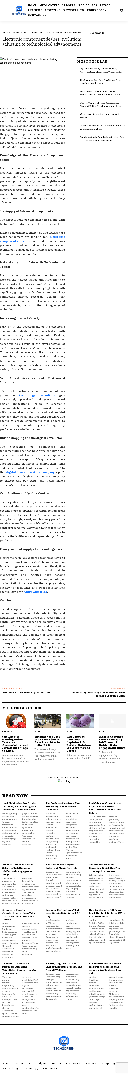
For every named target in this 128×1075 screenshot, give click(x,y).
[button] (122, 10)
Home (6, 32)
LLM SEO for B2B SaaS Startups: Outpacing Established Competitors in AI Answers (19, 968)
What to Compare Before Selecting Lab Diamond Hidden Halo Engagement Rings (101, 104)
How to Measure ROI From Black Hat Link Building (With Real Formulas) (107, 913)
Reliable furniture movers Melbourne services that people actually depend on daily (105, 968)
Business (7, 731)
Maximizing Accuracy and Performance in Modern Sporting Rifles (99, 694)
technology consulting (35, 395)
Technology (19, 32)
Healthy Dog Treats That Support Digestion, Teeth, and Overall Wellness (64, 966)
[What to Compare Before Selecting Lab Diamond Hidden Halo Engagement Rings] (112, 721)
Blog (37, 731)
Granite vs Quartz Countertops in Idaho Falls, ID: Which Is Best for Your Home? (102, 138)
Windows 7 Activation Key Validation (26, 692)
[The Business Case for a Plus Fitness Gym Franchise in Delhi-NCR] (48, 721)
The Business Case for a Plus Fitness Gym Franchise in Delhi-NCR (100, 81)
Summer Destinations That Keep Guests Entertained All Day (63, 913)
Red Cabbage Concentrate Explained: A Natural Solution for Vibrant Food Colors (100, 93)
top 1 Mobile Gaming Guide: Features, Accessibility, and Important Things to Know (102, 70)
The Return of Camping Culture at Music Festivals (62, 866)
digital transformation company (29, 472)
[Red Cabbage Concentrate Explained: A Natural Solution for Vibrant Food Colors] (80, 721)
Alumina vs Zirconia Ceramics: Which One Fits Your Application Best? (104, 868)
